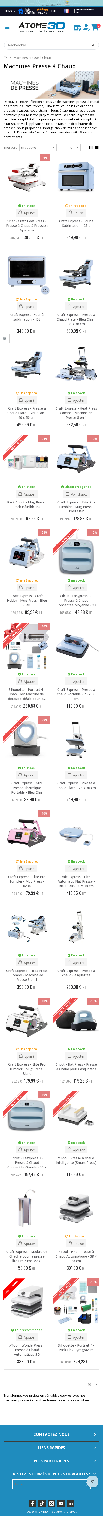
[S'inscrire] (86, 1483)
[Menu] (7, 27)
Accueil (5, 58)
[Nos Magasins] (77, 26)
